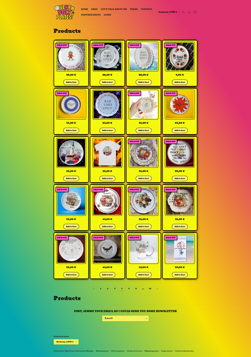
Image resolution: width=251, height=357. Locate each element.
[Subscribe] (146, 318)
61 (150, 288)
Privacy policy (118, 351)
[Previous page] (94, 289)
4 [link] (122, 288)
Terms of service (134, 351)
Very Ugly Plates (67, 351)
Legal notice (167, 351)
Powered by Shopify (84, 351)
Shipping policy (152, 351)
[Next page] (157, 289)
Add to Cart (71, 82)
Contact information (184, 351)
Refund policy (102, 351)
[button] (183, 12)
